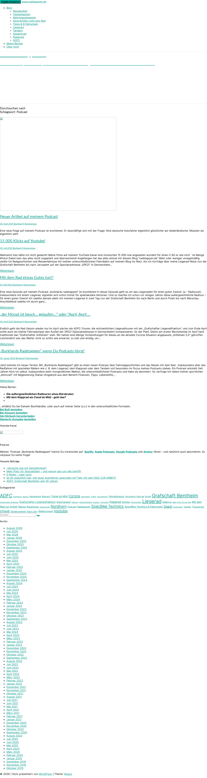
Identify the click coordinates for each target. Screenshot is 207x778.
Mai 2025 (12, 560)
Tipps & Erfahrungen (25, 24)
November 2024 (16, 576)
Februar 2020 (14, 755)
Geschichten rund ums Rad (29, 20)
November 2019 (16, 764)
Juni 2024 (12, 589)
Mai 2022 (12, 670)
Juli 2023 (12, 625)
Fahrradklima (102, 497)
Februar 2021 (14, 716)
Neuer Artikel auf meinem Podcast (29, 217)
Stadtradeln (178, 507)
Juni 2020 (12, 742)
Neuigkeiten (20, 11)
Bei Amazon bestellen (14, 412)
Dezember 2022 (16, 648)
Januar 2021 (14, 719)
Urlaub (5, 511)
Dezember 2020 (16, 722)
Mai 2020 (12, 745)
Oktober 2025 (15, 544)
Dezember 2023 (16, 609)
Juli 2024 (12, 586)
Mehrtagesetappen (24, 17)
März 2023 (13, 638)
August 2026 (14, 528)
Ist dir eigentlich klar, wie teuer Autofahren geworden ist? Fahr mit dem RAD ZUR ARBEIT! (61, 477)
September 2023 (16, 619)
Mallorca (167, 502)
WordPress (45, 774)
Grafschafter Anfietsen (9, 502)
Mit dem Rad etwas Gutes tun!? (27, 278)
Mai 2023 (12, 631)
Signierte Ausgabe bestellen (18, 419)
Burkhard (18, 224)
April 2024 (12, 596)
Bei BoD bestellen (11, 409)
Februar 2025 (14, 567)
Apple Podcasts (104, 451)
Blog (9, 7)
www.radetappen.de (34, 1)
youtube (61, 511)
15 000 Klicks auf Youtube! (22, 241)
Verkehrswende (18, 511)
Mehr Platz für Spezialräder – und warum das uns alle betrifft (43, 471)
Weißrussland (45, 511)
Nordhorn (59, 506)
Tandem (18, 30)
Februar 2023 (14, 641)
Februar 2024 (14, 602)
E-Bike (93, 497)
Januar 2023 (14, 644)
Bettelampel (35, 496)
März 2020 (13, 752)
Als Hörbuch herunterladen (17, 416)
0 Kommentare (30, 224)
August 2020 (14, 735)
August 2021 (14, 696)
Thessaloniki (198, 507)
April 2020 (12, 748)
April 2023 (12, 635)
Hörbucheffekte (85, 502)
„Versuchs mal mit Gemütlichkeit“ (26, 468)
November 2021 (16, 690)
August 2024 (14, 583)
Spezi (168, 506)
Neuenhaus (33, 506)
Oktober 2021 (14, 693)
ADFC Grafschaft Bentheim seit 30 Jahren (32, 481)
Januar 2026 (14, 537)
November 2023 (16, 612)
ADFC (16, 40)
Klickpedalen (136, 502)
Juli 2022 (12, 664)
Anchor (148, 451)
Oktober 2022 (15, 654)
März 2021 (12, 713)
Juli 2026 (12, 531)
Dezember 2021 (16, 687)
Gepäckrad (19, 33)
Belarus (26, 497)
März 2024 (13, 599)
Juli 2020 (12, 739)
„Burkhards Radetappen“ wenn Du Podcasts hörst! (42, 351)
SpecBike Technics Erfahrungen (144, 506)
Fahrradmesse (116, 496)
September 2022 (16, 657)
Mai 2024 (12, 593)
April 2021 (12, 709)
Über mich (12, 46)
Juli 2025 (12, 554)
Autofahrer (17, 497)
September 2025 (16, 547)
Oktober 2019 (14, 768)
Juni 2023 (12, 628)
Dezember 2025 (16, 541)
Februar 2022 (14, 680)
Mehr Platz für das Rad (181, 502)
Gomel (148, 496)
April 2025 (12, 563)
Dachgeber (85, 497)
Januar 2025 (14, 570)
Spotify (88, 451)
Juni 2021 (12, 703)
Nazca (22, 506)
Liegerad (18, 27)
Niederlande (45, 507)
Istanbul (96, 502)
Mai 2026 (12, 534)
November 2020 (16, 726)
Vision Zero (32, 511)
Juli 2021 (11, 700)
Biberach (46, 496)
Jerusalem (104, 502)
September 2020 (16, 732)
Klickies (126, 502)
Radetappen (83, 506)
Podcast (71, 506)
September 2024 (16, 580)
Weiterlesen (7, 270)
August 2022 (14, 661)
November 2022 (16, 651)
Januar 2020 (14, 758)
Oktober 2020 (15, 729)
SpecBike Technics (107, 506)
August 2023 (14, 622)
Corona (74, 496)
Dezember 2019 (16, 761)
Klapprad (18, 37)
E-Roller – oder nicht (19, 474)
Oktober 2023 (15, 615)
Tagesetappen (21, 14)
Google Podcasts (126, 451)
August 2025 (14, 550)
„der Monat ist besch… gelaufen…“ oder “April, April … (45, 314)
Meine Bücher (14, 43)
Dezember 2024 (16, 573)
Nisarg (68, 774)
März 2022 (13, 677)
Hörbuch (74, 502)
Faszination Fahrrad (134, 496)
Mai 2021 (12, 706)
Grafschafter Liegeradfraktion (37, 502)
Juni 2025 (12, 557)
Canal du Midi (59, 496)
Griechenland (63, 502)
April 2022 (12, 674)
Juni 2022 (12, 667)
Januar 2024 (14, 606)
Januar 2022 (14, 683)
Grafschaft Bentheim (175, 495)
